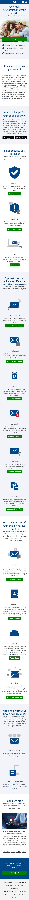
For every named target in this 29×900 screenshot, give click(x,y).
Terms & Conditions (20, 882)
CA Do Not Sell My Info (9, 891)
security (16, 157)
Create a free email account (13, 284)
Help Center (12, 894)
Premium (5, 96)
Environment (22, 891)
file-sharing (23, 572)
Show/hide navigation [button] (3, 2)
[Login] (23, 2)
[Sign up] (26, 2)
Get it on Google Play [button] (21, 137)
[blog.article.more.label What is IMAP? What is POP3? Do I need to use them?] (14, 821)
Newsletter (22, 894)
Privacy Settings (19, 885)
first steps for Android (12, 786)
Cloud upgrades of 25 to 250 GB (17, 654)
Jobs (5, 894)
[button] (14, 39)
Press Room (14, 897)
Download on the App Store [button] (8, 137)
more (14, 848)
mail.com (14, 2)
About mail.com (7, 882)
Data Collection (14, 888)
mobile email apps (21, 83)
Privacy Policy (8, 885)
